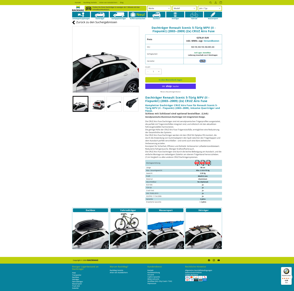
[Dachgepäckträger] (119, 14)
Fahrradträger (128, 210)
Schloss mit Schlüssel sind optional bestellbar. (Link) (176, 113)
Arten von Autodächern (119, 272)
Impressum (151, 283)
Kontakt (150, 270)
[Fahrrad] (194, 14)
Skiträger (203, 210)
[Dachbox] (156, 14)
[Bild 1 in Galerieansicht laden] (80, 104)
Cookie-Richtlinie (191, 275)
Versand (150, 275)
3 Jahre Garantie (153, 277)
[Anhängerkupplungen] (81, 14)
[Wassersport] (213, 14)
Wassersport (166, 210)
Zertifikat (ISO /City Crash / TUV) (159, 281)
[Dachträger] (100, 14)
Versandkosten (211, 40)
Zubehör (75, 288)
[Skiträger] (175, 14)
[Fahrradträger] (128, 230)
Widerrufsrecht (153, 279)
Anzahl (147, 67)
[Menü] (290, 268)
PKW (74, 273)
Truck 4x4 (76, 286)
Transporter (76, 275)
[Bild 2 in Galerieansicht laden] (97, 104)
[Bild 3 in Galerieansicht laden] (114, 104)
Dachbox (90, 210)
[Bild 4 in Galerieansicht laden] (131, 104)
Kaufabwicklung (153, 272)
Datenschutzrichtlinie (193, 272)
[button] (210, 2)
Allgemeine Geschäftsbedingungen (198, 270)
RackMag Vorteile (116, 270)
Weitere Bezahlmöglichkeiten (170, 92)
